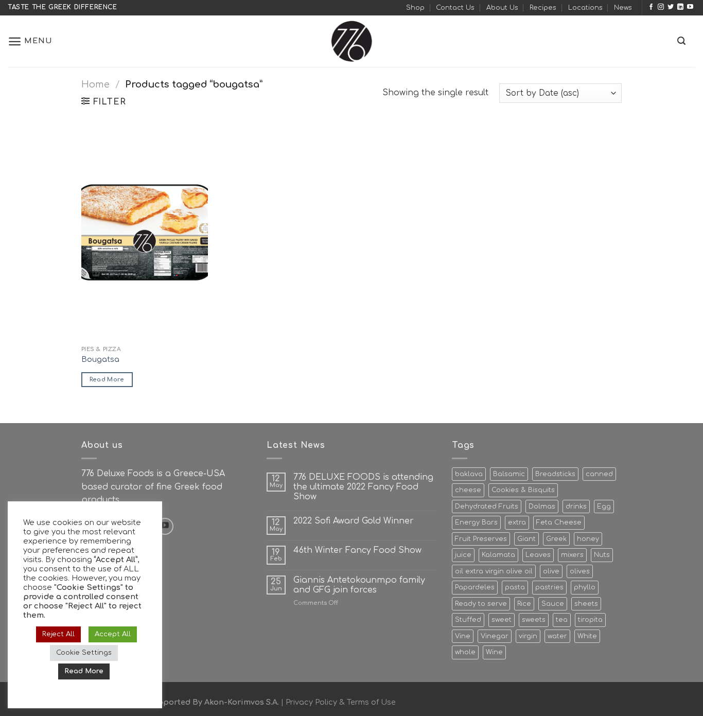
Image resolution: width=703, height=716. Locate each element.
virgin (528, 636)
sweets (534, 619)
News (623, 7)
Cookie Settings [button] (84, 652)
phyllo (584, 587)
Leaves (538, 554)
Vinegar (494, 636)
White (587, 636)
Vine (462, 636)
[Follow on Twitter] (670, 7)
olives (580, 571)
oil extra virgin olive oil (494, 571)
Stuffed (468, 619)
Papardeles (475, 587)
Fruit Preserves (481, 539)
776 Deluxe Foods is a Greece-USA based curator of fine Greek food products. (153, 486)
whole (465, 652)
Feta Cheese (559, 522)
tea (562, 619)
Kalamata (498, 554)
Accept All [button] (113, 634)
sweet (501, 619)
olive (551, 571)
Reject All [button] (58, 634)
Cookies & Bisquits (523, 490)
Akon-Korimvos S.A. (241, 702)
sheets (586, 603)
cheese (468, 490)
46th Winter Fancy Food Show (357, 550)
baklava (469, 474)
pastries (549, 587)
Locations (585, 7)
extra (517, 522)
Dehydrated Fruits (486, 506)
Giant (526, 539)
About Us (502, 7)
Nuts (602, 554)
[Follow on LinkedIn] (680, 7)
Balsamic (509, 474)
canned (599, 474)
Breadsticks (555, 474)
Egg (604, 506)
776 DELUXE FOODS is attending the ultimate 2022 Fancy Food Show (363, 487)
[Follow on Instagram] (661, 7)
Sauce (552, 603)
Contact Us (455, 7)
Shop (415, 7)
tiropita (590, 619)
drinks (576, 506)
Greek (556, 539)
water (557, 636)
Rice (524, 603)
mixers (572, 554)
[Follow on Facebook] (651, 7)
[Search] (681, 41)
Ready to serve (481, 603)
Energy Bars (476, 522)
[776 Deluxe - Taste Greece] (351, 41)
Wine (494, 652)
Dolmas (542, 506)
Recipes (543, 7)
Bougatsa (100, 359)
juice (463, 554)
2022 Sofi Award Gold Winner (353, 521)
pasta (515, 587)
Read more (107, 379)
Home (95, 84)
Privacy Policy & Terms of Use (341, 702)
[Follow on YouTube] (690, 7)
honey (588, 539)
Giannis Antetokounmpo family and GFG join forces (359, 585)
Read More (83, 671)
